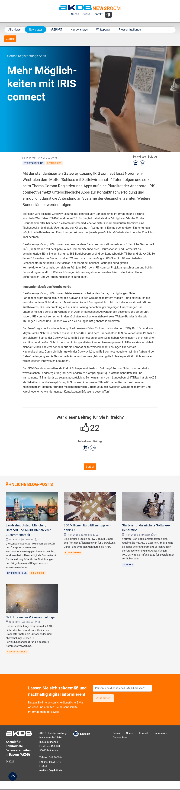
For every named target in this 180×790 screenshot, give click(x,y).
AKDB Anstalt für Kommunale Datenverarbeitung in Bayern (75, 7)
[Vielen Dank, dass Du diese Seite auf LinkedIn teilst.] (135, 163)
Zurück (10, 39)
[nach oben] (12, 776)
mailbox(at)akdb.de (50, 770)
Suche (75, 14)
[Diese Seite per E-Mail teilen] (142, 163)
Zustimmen (103, 698)
